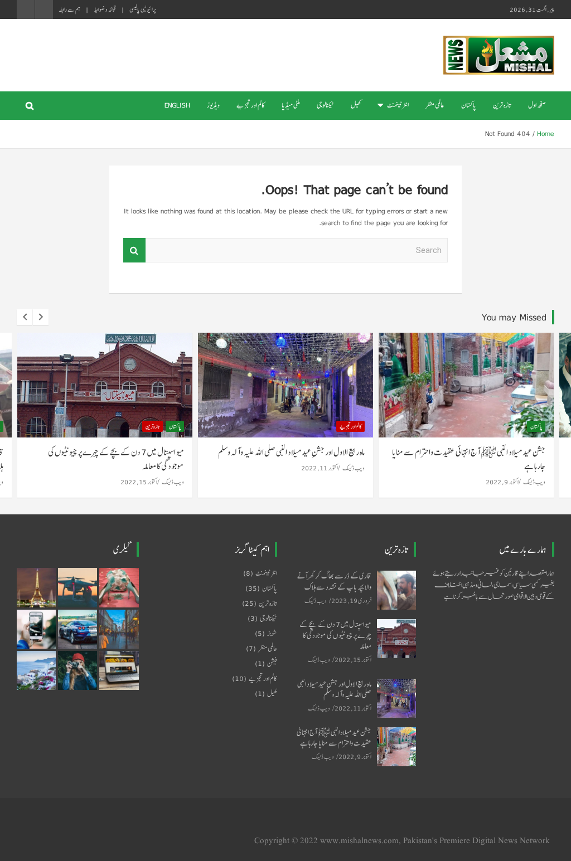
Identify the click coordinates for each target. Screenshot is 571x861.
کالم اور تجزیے (250, 105)
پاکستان (468, 105)
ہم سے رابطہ (69, 9)
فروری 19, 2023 (351, 600)
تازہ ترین (502, 105)
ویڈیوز (213, 105)
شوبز (272, 633)
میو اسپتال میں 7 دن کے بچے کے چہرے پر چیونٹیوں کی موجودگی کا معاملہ (116, 459)
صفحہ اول (537, 105)
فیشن (272, 663)
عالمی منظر (434, 105)
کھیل (356, 105)
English (177, 105)
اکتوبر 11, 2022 (319, 468)
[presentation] (24, 317)
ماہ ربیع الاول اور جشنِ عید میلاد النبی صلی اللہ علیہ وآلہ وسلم (291, 452)
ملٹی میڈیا (291, 105)
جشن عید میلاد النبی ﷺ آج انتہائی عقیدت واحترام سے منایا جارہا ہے (468, 459)
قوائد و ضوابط (105, 9)
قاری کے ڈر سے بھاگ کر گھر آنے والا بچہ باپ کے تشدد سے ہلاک (334, 581)
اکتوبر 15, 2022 (138, 481)
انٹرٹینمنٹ (398, 105)
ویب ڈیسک (173, 481)
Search (134, 250)
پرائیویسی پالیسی (142, 9)
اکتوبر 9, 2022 (502, 481)
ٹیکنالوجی (325, 105)
